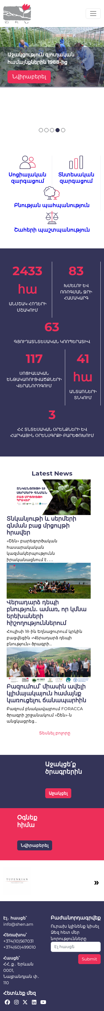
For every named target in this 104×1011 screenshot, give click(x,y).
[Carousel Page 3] (52, 130)
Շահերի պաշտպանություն (52, 230)
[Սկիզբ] (17, 13)
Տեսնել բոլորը (54, 733)
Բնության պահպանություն (52, 205)
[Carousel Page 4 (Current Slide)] (57, 130)
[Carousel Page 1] (41, 130)
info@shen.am (18, 924)
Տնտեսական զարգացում (76, 177)
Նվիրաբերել (29, 76)
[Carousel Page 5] (63, 130)
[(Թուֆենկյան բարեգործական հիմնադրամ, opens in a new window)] (17, 880)
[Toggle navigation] (93, 13)
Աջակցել (58, 793)
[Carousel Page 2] (46, 130)
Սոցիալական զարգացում (27, 177)
